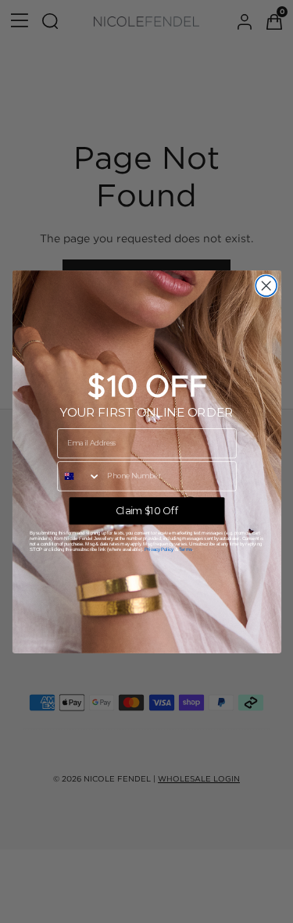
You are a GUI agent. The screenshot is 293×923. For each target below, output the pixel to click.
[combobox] (78, 475)
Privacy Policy (158, 549)
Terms (185, 549)
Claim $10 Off (146, 510)
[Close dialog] (266, 285)
